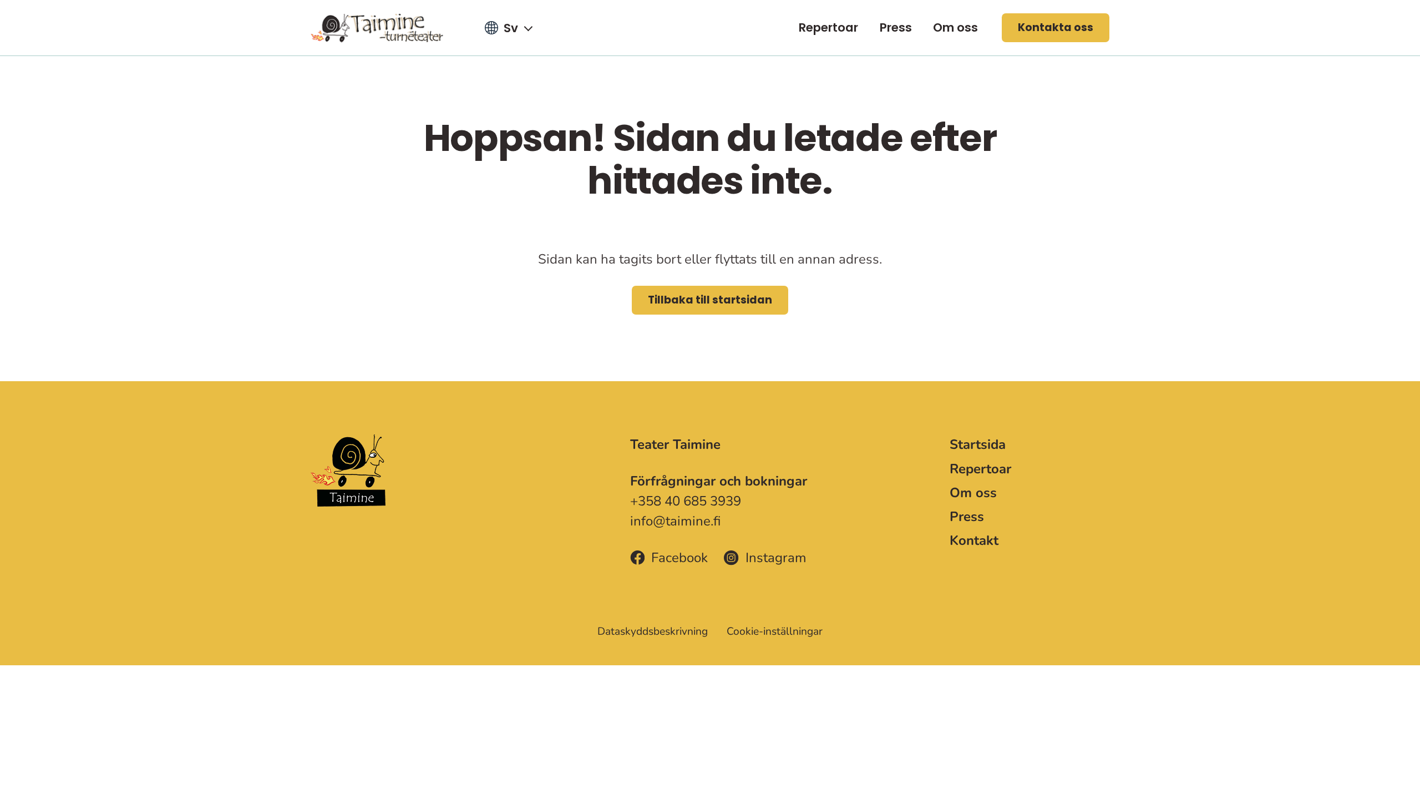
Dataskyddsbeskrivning (652, 631)
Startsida (978, 444)
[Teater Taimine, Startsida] (384, 28)
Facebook (679, 558)
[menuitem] (828, 27)
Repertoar (828, 27)
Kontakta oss (1055, 27)
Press (896, 27)
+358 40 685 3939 (685, 501)
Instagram (776, 558)
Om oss (955, 27)
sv (511, 28)
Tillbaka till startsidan (710, 299)
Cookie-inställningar (775, 631)
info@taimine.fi (675, 521)
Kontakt (974, 540)
